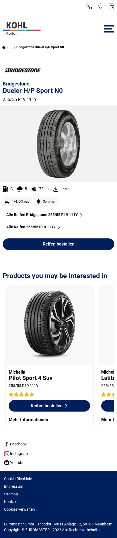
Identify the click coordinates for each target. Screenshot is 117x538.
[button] (11, 47)
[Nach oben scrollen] (103, 526)
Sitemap (11, 494)
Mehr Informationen (28, 419)
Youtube (16, 462)
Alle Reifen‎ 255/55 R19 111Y (31, 227)
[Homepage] (3, 47)
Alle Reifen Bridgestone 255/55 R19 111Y (42, 214)
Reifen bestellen (59, 244)
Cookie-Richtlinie (18, 479)
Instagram (18, 453)
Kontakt (11, 501)
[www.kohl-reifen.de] (20, 29)
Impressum (13, 486)
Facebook (18, 444)
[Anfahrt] (100, 6)
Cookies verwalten (19, 509)
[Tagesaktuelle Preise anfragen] (111, 6)
